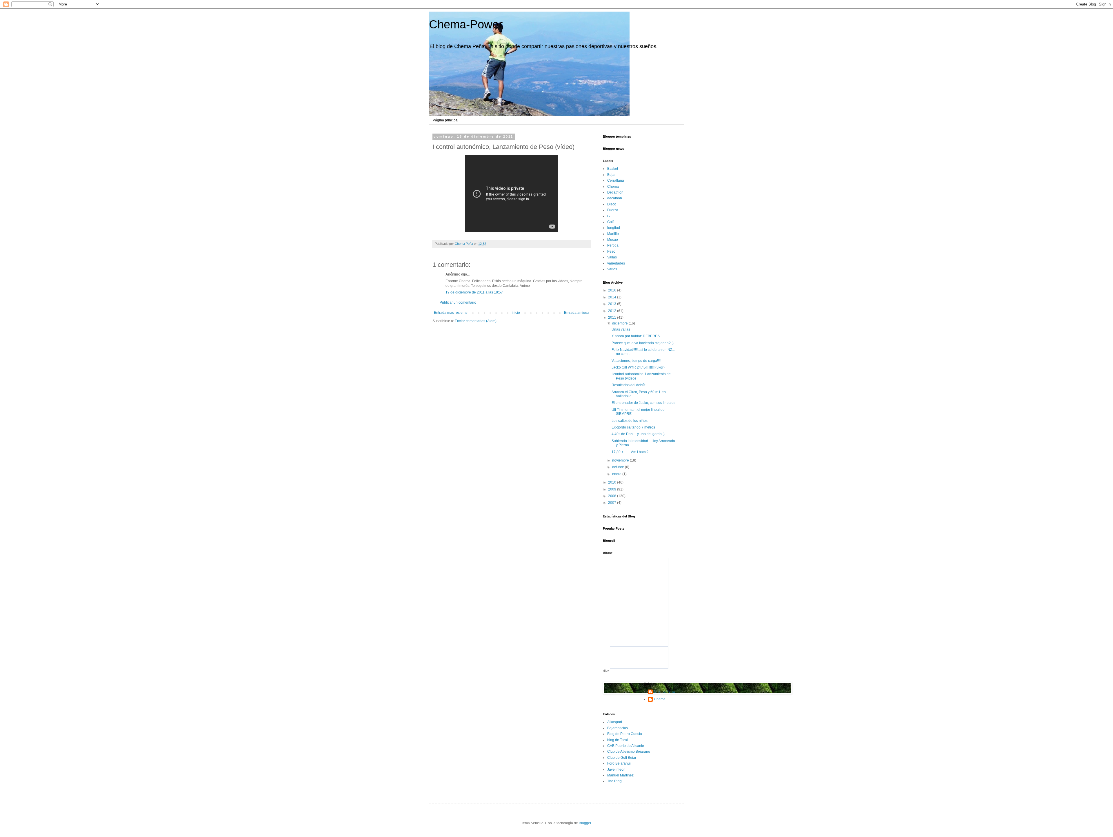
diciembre (620, 323)
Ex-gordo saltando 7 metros (633, 427)
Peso (611, 251)
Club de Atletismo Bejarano (628, 752)
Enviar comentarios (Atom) (476, 321)
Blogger (585, 823)
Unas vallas (621, 329)
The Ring (614, 781)
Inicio (516, 313)
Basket (612, 169)
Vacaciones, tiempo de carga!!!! (636, 361)
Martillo (613, 234)
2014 (612, 297)
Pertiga (613, 245)
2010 (612, 482)
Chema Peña (664, 692)
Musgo (612, 240)
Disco (611, 204)
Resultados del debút (628, 385)
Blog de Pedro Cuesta (624, 734)
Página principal (446, 120)
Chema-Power (466, 24)
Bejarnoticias (617, 728)
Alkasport (614, 722)
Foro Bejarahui (619, 763)
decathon (614, 198)
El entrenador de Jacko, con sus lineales (643, 403)
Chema (613, 187)
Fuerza (612, 210)
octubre (618, 467)
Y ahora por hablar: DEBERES (636, 336)
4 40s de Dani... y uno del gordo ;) (638, 434)
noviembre (621, 460)
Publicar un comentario (458, 302)
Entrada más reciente (451, 313)
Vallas (612, 257)
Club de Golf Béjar (621, 758)
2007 (612, 503)
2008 (612, 496)
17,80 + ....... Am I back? (630, 452)
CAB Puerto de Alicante (625, 746)
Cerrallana (615, 180)
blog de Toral (617, 740)
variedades (616, 263)
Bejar (611, 175)
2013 (612, 304)
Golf (610, 222)
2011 (612, 318)
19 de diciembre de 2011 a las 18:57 (474, 292)
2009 (612, 489)
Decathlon (615, 192)
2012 (612, 311)
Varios (612, 269)
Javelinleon (616, 769)
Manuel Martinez (620, 775)
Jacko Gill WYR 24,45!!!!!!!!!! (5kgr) (638, 367)
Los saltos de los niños (630, 421)
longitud (613, 228)
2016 (612, 290)
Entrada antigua (576, 313)
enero (617, 474)
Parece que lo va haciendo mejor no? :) (643, 343)
